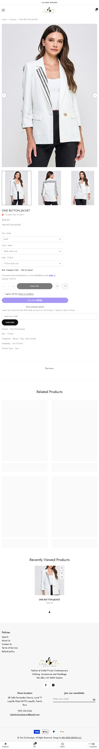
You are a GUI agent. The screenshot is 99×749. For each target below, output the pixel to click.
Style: (7, 257)
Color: (7, 245)
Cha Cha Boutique (17, 329)
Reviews (49, 368)
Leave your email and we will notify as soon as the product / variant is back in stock (38, 310)
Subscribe (10, 322)
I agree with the (11, 294)
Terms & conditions (26, 294)
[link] (25, 464)
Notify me (62, 577)
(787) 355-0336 (25, 711)
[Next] (95, 95)
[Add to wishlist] (57, 286)
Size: (6, 233)
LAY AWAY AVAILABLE (49, 2)
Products (12, 19)
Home (4, 19)
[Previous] (4, 95)
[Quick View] (62, 573)
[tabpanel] (49, 586)
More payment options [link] (35, 306)
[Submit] (94, 700)
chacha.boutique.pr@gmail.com (24, 714)
